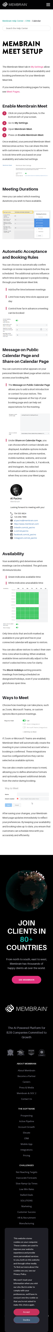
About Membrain (26, 1070)
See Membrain (26, 979)
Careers (26, 1081)
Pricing (26, 1155)
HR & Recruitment (27, 1217)
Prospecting (27, 1115)
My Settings (37, 66)
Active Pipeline (26, 1121)
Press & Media (26, 1087)
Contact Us (26, 1098)
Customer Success (26, 1211)
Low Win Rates (26, 1189)
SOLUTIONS (26, 1200)
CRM (27, 21)
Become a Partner (27, 1076)
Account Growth (26, 1126)
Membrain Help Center (12, 21)
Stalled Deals (26, 1194)
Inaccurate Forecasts (26, 1177)
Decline (26, 1320)
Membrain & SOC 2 (26, 1093)
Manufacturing (26, 1223)
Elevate (26, 1132)
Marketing (26, 1206)
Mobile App (26, 1144)
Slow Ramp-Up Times (26, 1183)
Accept (26, 1312)
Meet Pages (13, 91)
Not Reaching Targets (26, 1172)
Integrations (26, 1149)
